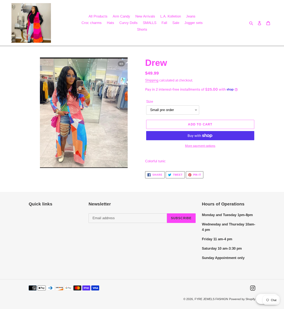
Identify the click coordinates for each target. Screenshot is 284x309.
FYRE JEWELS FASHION (211, 299)
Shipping (151, 80)
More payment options (200, 146)
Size (149, 102)
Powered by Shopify (242, 299)
